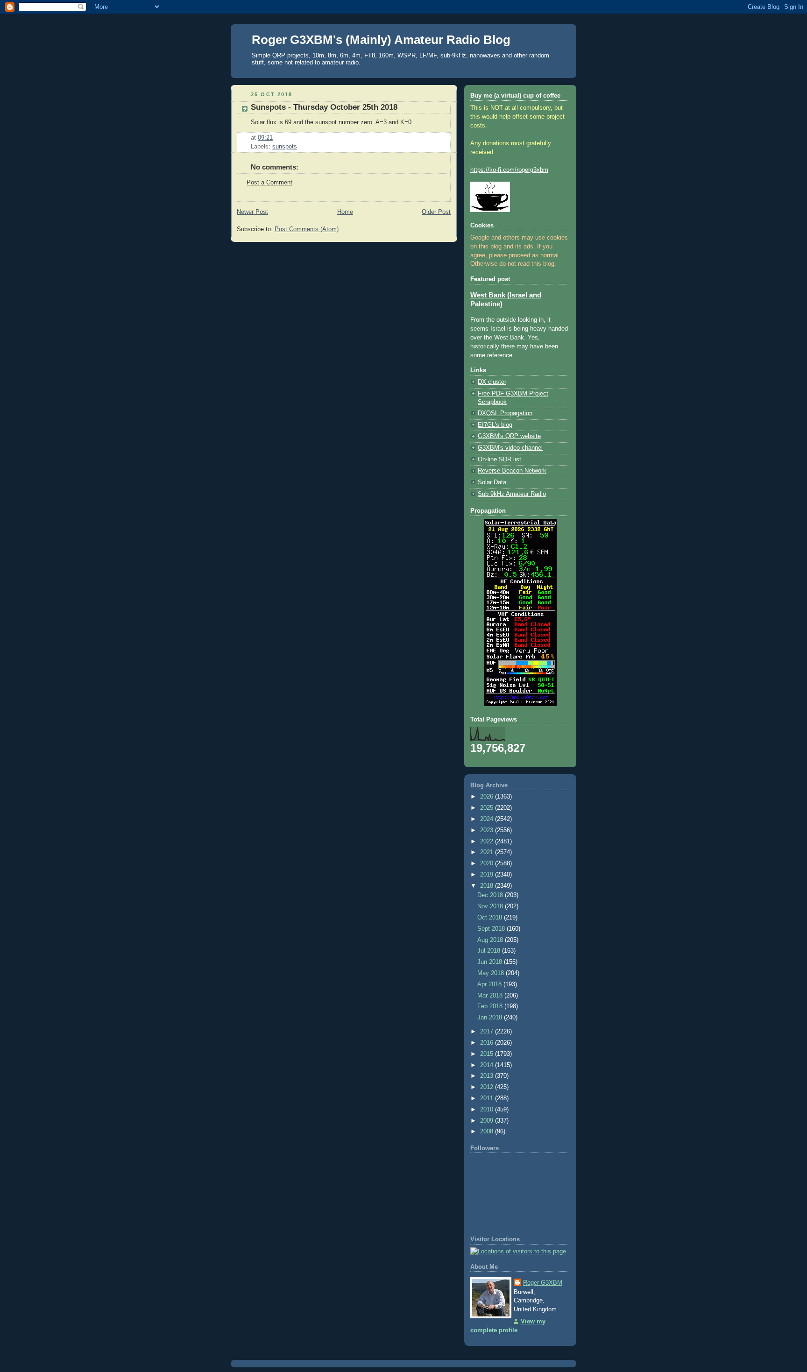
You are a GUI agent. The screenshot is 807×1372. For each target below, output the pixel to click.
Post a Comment (269, 182)
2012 (487, 1087)
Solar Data (492, 482)
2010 (487, 1109)
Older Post (436, 212)
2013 (487, 1076)
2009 (487, 1120)
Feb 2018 (490, 1006)
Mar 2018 (490, 995)
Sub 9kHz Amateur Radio (512, 494)
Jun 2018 (490, 962)
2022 (487, 841)
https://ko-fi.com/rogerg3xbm (509, 170)
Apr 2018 (490, 984)
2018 (487, 886)
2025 (487, 808)
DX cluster (492, 382)
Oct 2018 (490, 917)
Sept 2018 (492, 929)
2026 (487, 796)
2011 (487, 1098)
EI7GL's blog (495, 425)
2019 (487, 874)
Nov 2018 (491, 906)
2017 (487, 1031)
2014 (487, 1065)
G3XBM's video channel (510, 448)
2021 (487, 852)
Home (345, 212)
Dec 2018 (491, 895)
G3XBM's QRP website (509, 436)
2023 (487, 830)
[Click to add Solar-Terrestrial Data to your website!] (520, 704)
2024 (487, 819)
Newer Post (252, 212)
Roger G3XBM (542, 1283)
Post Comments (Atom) (307, 229)
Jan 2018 (490, 1017)
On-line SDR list (499, 459)
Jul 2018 (489, 951)
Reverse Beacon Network (512, 470)
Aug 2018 (491, 940)
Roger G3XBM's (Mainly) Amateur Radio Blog (381, 40)
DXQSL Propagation (505, 413)
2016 (487, 1043)
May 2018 (491, 973)
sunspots (284, 146)
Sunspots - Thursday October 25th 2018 (324, 107)
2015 (487, 1054)
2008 (487, 1131)
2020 (487, 863)
